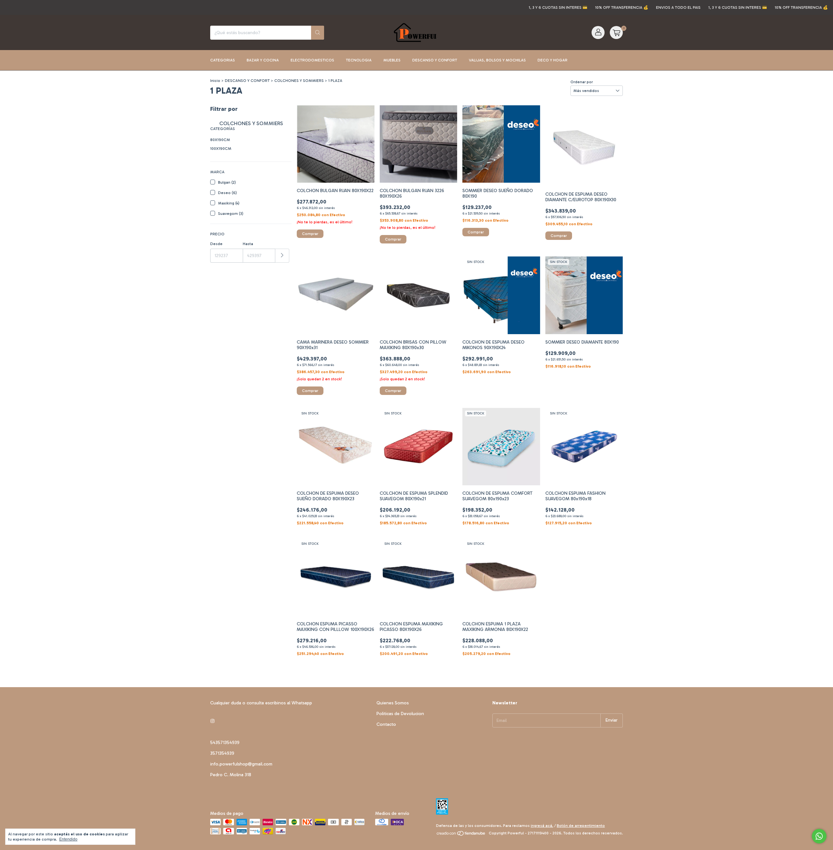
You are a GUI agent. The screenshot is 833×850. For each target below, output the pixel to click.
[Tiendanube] (461, 834)
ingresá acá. (542, 825)
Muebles (392, 60)
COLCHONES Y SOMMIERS (299, 80)
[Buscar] (317, 33)
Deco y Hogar (552, 60)
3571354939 (222, 753)
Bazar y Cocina (263, 60)
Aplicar (282, 256)
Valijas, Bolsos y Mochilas (497, 60)
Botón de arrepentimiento (581, 825)
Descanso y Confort (434, 60)
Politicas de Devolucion (400, 713)
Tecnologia (359, 60)
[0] (616, 32)
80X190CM (220, 139)
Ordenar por (581, 82)
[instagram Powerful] (212, 721)
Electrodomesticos (312, 60)
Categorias (222, 60)
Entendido (68, 839)
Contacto (386, 724)
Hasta (248, 244)
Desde (216, 244)
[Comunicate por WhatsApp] (819, 836)
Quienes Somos (392, 703)
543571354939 (224, 742)
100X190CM (220, 148)
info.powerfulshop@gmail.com (241, 764)
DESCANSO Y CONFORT (247, 80)
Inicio (215, 80)
